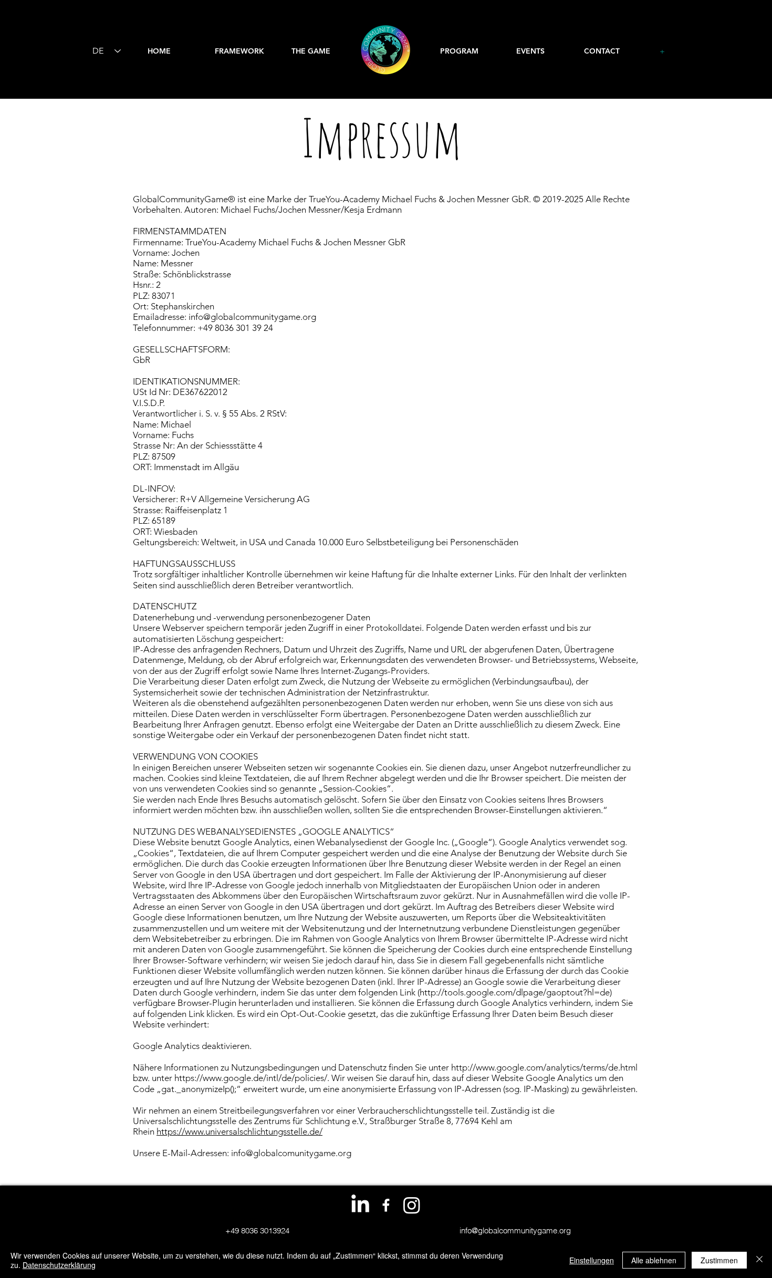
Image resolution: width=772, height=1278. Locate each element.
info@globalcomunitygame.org (291, 1153)
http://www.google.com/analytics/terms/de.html (544, 1067)
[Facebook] (386, 1205)
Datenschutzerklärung (59, 1265)
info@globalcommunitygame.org (252, 316)
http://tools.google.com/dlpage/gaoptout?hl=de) (516, 992)
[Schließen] (759, 1260)
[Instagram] (412, 1205)
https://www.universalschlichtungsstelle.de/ (239, 1131)
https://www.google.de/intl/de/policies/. (251, 1078)
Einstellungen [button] (591, 1260)
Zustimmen (719, 1260)
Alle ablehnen (653, 1260)
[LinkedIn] (360, 1205)
